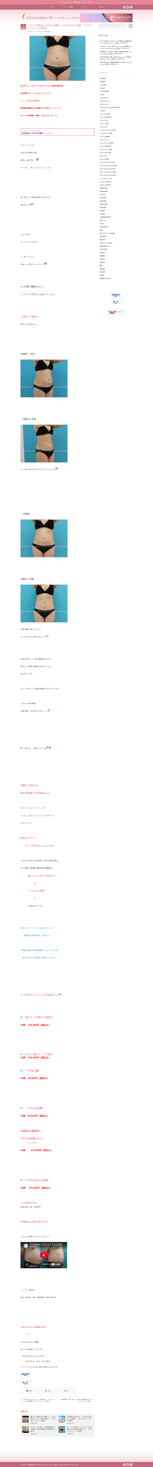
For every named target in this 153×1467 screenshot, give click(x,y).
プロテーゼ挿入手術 (105, 146)
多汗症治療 (103, 201)
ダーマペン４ (103, 126)
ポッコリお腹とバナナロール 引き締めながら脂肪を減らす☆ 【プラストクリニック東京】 (79, 1429)
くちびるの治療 (104, 91)
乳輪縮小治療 (103, 188)
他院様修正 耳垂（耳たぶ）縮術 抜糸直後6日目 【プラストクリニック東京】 (76, 1400)
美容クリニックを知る (106, 242)
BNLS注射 (103, 81)
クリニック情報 (68, 7)
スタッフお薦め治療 (105, 117)
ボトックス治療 (104, 159)
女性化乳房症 (103, 204)
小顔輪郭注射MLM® (105, 217)
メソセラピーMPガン (106, 181)
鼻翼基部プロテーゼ (105, 278)
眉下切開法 (103, 236)
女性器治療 (103, 207)
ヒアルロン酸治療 (105, 136)
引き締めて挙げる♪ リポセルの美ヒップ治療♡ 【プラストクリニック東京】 (79, 1419)
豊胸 (101, 265)
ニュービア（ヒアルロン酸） (108, 129)
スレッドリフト (104, 120)
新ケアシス (103, 220)
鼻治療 (102, 275)
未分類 (102, 223)
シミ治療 (102, 110)
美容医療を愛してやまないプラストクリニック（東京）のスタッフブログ (48, 1464)
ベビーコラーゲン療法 (106, 149)
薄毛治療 (102, 262)
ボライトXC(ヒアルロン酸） (108, 162)
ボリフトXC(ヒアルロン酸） (108, 168)
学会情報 (102, 210)
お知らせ (102, 88)
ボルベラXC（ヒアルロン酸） (108, 175)
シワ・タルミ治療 (105, 113)
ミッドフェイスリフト (106, 178)
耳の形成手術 (103, 249)
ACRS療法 (103, 78)
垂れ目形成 (103, 197)
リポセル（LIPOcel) (41, 31)
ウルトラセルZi (104, 97)
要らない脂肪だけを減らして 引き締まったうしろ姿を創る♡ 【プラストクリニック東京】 (43, 1419)
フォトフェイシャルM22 (106, 142)
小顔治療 (102, 213)
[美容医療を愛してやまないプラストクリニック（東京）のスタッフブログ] (50, 19)
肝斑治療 (102, 252)
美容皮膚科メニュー (105, 246)
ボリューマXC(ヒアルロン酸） (108, 171)
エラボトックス (104, 104)
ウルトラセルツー (105, 100)
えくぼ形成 (103, 84)
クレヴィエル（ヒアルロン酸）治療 (110, 107)
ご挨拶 (102, 94)
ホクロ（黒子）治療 (105, 152)
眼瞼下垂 (102, 239)
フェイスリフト (104, 139)
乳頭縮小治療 (103, 191)
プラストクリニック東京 (29, 1342)
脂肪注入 (102, 259)
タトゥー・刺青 (104, 123)
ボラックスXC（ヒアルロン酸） (109, 165)
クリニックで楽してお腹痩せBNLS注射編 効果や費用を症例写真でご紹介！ (43, 1429)
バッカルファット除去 (106, 133)
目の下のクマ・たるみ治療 (107, 233)
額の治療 (102, 268)
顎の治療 (102, 271)
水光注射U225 (104, 226)
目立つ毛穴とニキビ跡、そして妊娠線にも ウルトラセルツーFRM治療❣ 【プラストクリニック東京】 (38, 1400)
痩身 (49, 31)
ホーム (51, 7)
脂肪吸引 (102, 255)
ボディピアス (103, 155)
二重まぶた (103, 194)
